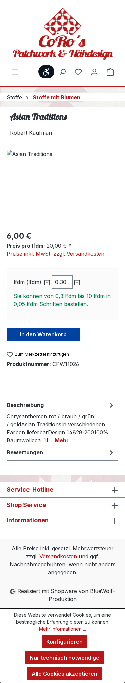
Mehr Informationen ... (62, 629)
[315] (62, 187)
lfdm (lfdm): (28, 282)
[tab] (61, 422)
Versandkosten (58, 556)
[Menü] (15, 71)
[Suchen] (62, 71)
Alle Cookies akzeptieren (64, 673)
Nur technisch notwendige (64, 657)
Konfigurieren (64, 641)
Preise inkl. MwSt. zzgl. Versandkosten (55, 253)
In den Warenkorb (43, 334)
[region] (62, 187)
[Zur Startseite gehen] (62, 34)
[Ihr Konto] (94, 71)
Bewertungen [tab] (25, 452)
